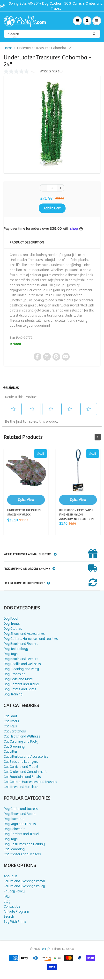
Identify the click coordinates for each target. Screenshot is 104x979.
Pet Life (45, 949)
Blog (7, 901)
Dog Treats (12, 624)
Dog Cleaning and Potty (21, 669)
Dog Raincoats (14, 829)
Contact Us (12, 906)
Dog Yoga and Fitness (20, 824)
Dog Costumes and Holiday (24, 844)
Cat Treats (11, 721)
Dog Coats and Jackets (21, 809)
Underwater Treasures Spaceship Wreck (26, 477)
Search (9, 917)
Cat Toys (10, 726)
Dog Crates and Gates (20, 689)
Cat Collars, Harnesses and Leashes (30, 782)
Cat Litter (10, 752)
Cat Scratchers (15, 731)
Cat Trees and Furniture (21, 787)
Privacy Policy (14, 891)
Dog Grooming (14, 674)
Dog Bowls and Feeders (21, 644)
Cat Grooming (14, 746)
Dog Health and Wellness (22, 664)
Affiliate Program (16, 911)
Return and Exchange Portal (24, 881)
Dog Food (11, 619)
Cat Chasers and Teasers (22, 854)
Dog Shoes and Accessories (24, 634)
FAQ (7, 896)
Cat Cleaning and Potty (21, 741)
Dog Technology (16, 649)
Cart (77, 20)
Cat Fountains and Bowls (22, 777)
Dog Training (13, 694)
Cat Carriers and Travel (21, 767)
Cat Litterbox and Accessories (26, 757)
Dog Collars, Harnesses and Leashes (31, 639)
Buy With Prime (15, 922)
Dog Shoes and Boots (20, 814)
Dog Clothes (13, 629)
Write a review (51, 71)
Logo (27, 21)
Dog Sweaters (14, 819)
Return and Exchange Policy (24, 886)
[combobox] (52, 34)
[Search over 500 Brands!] (94, 34)
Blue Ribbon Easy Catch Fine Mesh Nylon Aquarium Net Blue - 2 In (78, 477)
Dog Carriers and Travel (21, 684)
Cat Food (10, 716)
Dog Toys (11, 654)
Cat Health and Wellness (22, 736)
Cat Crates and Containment (25, 772)
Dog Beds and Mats (18, 679)
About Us (10, 876)
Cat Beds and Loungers (21, 762)
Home (8, 48)
